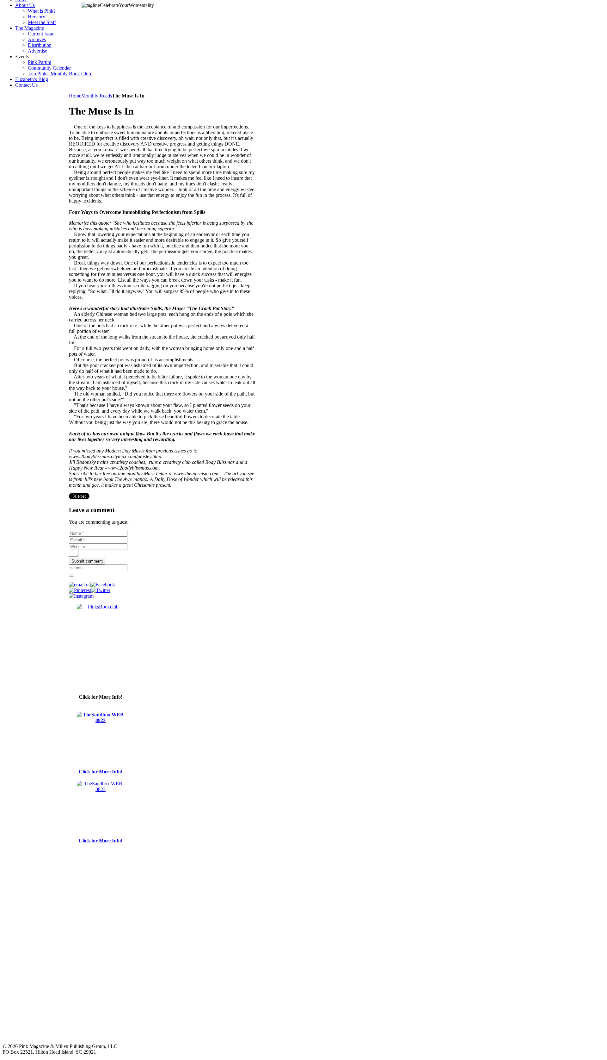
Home (75, 95)
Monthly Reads (96, 95)
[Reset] (71, 576)
